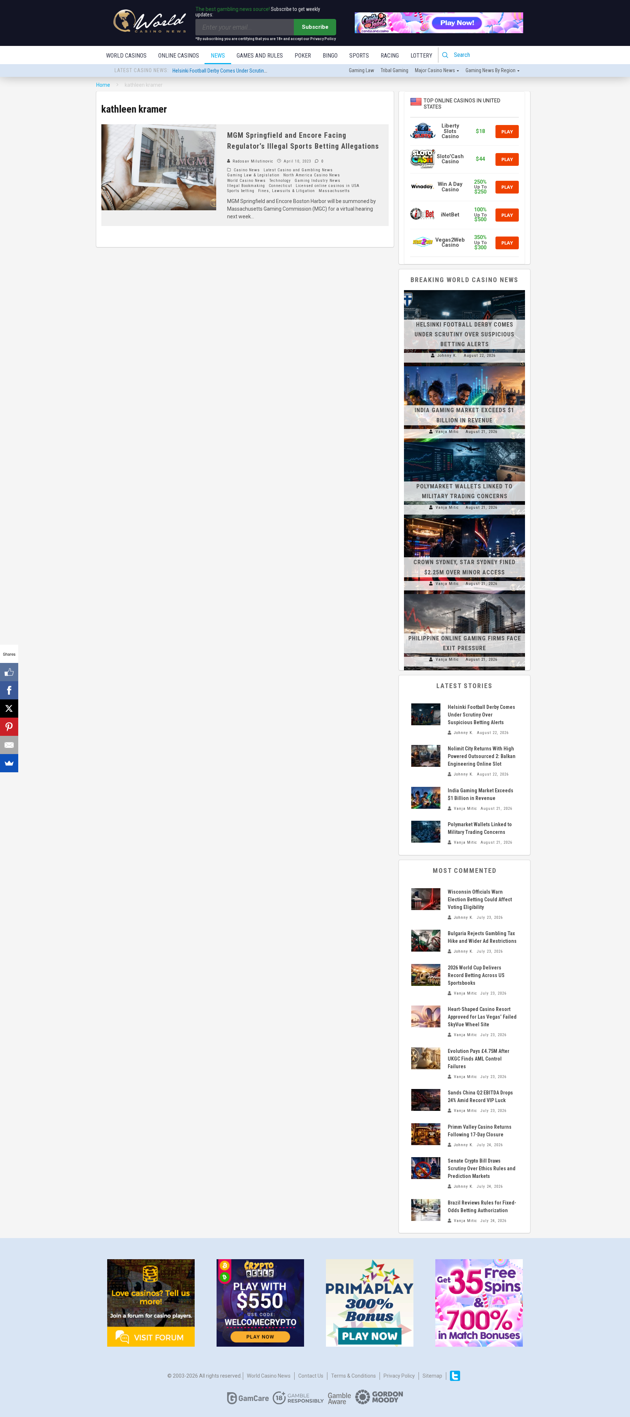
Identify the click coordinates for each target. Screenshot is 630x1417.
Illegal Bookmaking (246, 185)
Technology (280, 180)
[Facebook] (9, 690)
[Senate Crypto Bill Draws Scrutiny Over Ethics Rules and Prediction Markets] (425, 1168)
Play (507, 131)
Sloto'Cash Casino (450, 159)
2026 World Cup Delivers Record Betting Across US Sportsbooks (476, 975)
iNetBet (450, 215)
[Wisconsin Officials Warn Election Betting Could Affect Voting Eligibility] (425, 899)
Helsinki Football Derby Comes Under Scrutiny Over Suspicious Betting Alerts (464, 334)
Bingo (330, 55)
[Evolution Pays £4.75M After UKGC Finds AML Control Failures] (425, 1058)
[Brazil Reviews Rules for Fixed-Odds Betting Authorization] (425, 1210)
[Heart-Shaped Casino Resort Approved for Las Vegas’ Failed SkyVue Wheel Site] (425, 1016)
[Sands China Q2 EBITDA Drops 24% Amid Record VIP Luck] (425, 1100)
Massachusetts (334, 190)
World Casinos (126, 55)
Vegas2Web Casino (450, 242)
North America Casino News (311, 175)
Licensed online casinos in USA (327, 185)
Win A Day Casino (450, 186)
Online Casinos (178, 55)
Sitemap (432, 1376)
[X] (9, 708)
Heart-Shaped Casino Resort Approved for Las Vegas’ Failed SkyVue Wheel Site (482, 1016)
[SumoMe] (9, 763)
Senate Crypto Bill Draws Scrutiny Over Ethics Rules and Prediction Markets (482, 1168)
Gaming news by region (491, 70)
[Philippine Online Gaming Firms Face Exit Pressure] (464, 594)
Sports (359, 55)
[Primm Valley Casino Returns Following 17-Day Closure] (425, 1134)
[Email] (9, 745)
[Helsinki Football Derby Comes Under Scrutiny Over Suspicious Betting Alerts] (464, 290)
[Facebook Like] (9, 672)
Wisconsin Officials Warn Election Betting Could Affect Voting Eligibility (480, 899)
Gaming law (361, 70)
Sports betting (240, 190)
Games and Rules (260, 55)
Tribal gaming (394, 70)
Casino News (247, 170)
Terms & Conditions (353, 1376)
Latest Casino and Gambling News (298, 170)
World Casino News (246, 180)
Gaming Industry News (318, 180)
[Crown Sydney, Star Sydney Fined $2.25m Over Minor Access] (464, 518)
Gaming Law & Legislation (253, 175)
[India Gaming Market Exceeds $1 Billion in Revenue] (464, 366)
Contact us (310, 1376)
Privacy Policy (399, 1376)
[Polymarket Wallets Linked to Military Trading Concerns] (464, 442)
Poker (303, 55)
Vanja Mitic (447, 431)
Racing (390, 55)
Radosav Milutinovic (252, 161)
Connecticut (280, 185)
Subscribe (315, 27)
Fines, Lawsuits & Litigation (286, 190)
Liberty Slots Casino (450, 131)
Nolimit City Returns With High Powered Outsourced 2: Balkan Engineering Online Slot (259, 71)
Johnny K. (447, 355)
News (218, 55)
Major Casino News (435, 70)
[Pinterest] (9, 727)
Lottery (421, 55)
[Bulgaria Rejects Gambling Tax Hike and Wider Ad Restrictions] (425, 941)
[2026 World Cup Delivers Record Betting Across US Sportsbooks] (425, 975)
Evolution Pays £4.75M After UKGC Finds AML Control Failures (478, 1058)
